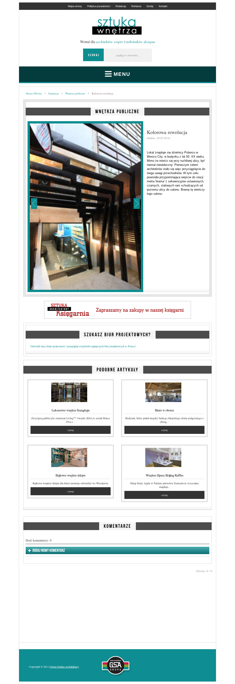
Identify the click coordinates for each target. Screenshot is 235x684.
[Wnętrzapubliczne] (117, 110)
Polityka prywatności (98, 6)
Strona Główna (34, 93)
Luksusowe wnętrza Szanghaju (71, 410)
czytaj (70, 430)
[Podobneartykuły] (118, 369)
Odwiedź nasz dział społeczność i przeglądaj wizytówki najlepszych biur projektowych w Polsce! (83, 346)
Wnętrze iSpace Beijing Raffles (164, 475)
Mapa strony (75, 6)
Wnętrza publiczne (75, 93)
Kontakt (163, 6)
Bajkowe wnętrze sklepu (70, 475)
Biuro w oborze (164, 410)
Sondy (150, 6)
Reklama (136, 6)
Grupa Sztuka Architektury (64, 666)
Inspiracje (53, 93)
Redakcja (120, 6)
